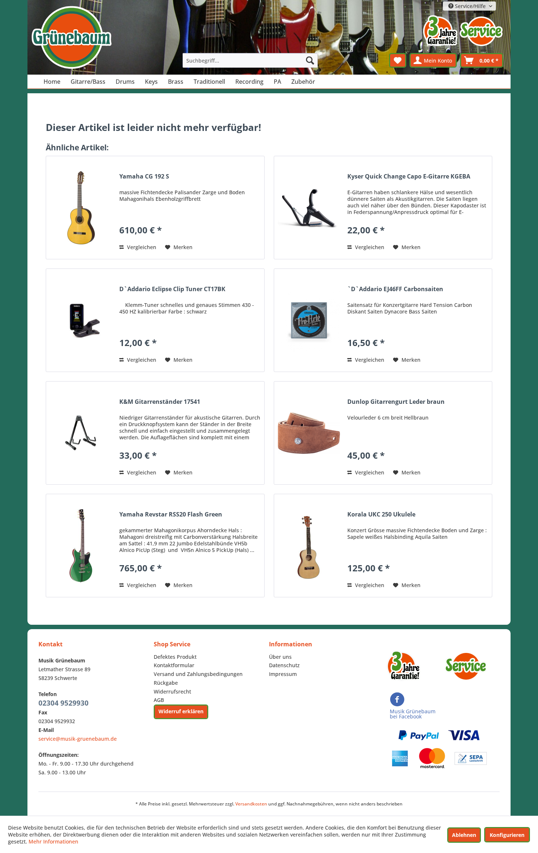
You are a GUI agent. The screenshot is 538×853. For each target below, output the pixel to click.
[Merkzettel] (397, 60)
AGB (159, 699)
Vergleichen (141, 247)
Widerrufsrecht (172, 691)
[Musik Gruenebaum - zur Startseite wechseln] (71, 37)
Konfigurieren (507, 834)
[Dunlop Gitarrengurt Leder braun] (309, 433)
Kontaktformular (174, 665)
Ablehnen (464, 834)
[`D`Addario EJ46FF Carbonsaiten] (309, 320)
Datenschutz (284, 665)
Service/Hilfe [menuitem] (470, 6)
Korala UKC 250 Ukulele (381, 514)
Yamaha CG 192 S (144, 176)
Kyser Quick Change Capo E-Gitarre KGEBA (408, 176)
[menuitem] (250, 60)
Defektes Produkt (175, 656)
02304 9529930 (63, 703)
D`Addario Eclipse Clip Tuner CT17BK (172, 289)
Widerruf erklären (180, 711)
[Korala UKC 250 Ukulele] (309, 545)
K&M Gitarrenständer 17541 (159, 402)
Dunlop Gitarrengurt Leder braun (396, 402)
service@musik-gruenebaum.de (77, 738)
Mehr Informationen (53, 841)
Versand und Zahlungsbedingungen (198, 673)
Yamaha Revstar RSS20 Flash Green (170, 514)
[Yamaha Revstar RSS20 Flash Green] (81, 545)
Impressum (283, 673)
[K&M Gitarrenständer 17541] (81, 433)
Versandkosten (251, 804)
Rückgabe (166, 682)
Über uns (280, 656)
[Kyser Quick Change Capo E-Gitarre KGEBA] (309, 208)
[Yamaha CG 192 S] (81, 208)
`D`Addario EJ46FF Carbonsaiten (395, 289)
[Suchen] (310, 60)
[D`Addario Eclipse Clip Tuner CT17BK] (81, 320)
